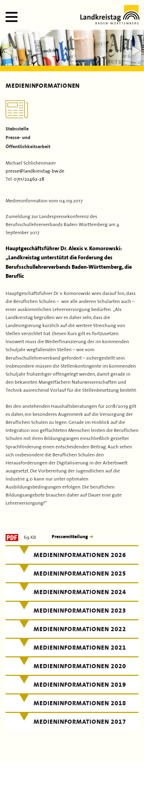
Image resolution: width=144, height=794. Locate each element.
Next (136, 50)
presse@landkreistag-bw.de (35, 170)
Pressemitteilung (70, 536)
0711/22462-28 (29, 178)
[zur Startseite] (109, 22)
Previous (7, 50)
